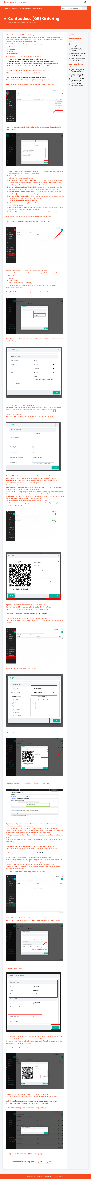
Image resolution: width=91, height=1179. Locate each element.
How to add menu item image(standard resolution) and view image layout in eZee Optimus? (78, 45)
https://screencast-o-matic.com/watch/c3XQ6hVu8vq (28, 77)
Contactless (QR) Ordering (76, 50)
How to (11, 59)
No (41, 1162)
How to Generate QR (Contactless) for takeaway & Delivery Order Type (33, 64)
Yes (50, 1162)
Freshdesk (47, 1176)
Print (72, 35)
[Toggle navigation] (85, 2)
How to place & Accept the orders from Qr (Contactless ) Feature (31, 66)
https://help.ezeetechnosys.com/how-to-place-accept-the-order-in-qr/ (33, 1101)
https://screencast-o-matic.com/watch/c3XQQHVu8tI (28, 853)
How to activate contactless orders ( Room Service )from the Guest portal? (77, 85)
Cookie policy (58, 1176)
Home (6, 8)
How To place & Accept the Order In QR (78, 54)
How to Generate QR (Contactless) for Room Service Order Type (77, 70)
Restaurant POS (27, 8)
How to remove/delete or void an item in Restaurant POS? (78, 59)
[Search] (84, 8)
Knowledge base (16, 8)
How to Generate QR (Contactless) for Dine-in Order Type (78, 75)
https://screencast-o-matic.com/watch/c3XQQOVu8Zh (28, 614)
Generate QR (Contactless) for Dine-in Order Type (32, 59)
